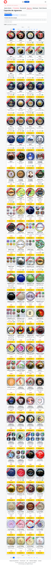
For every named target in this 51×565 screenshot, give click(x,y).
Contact (39, 560)
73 (26, 29)
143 (37, 29)
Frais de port (22, 560)
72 (24, 29)
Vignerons (29, 8)
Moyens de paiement (14, 560)
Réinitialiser (23, 15)
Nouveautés (23, 8)
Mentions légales (33, 560)
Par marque (8, 15)
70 (19, 29)
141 (31, 29)
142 (34, 29)
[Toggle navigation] (45, 2)
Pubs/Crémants (43, 8)
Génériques (35, 8)
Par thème (16, 15)
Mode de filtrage (8, 13)
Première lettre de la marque (10, 17)
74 (28, 29)
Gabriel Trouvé (29, 563)
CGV (27, 560)
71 (21, 29)
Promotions (16, 8)
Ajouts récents (7, 8)
